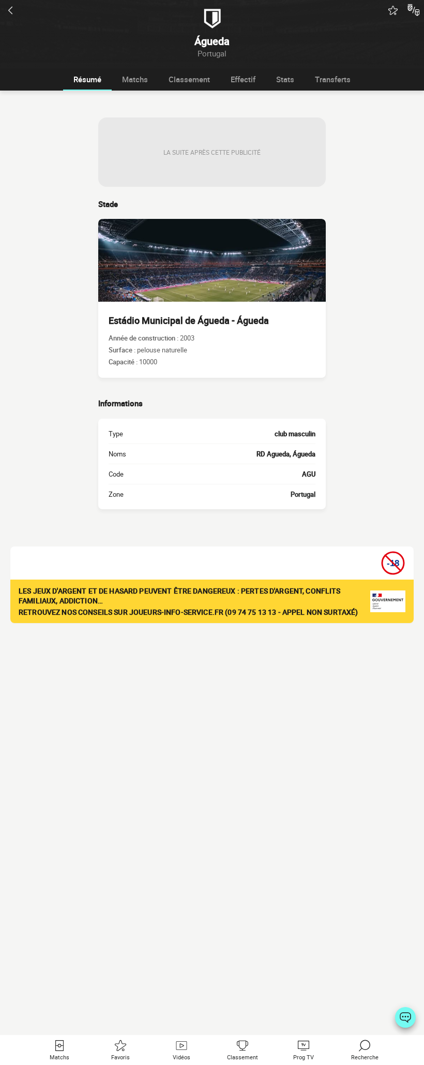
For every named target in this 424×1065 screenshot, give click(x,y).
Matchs (135, 79)
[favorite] (393, 10)
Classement (189, 79)
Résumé (87, 79)
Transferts (333, 79)
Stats (285, 79)
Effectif (243, 79)
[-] (405, 1017)
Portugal (303, 494)
